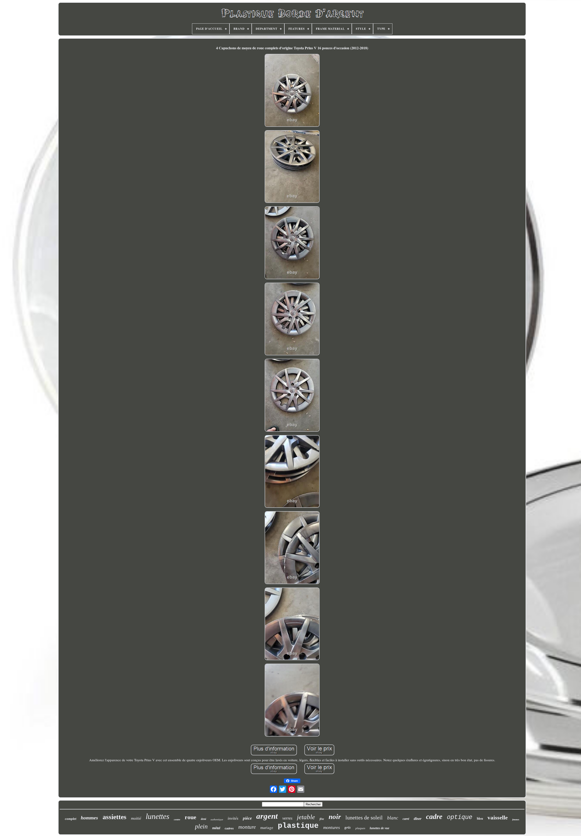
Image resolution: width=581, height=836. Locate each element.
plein (201, 826)
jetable (306, 817)
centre (177, 819)
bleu (480, 818)
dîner (417, 819)
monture (247, 827)
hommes (89, 818)
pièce (247, 818)
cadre (434, 816)
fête (322, 819)
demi (203, 819)
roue (190, 817)
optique (459, 817)
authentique (217, 819)
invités (233, 818)
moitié (136, 818)
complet (70, 819)
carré (406, 819)
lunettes (157, 816)
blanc (392, 818)
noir (335, 817)
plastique (298, 826)
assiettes (114, 817)
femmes (515, 819)
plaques (360, 828)
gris (348, 827)
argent (267, 816)
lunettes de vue (379, 828)
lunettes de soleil (364, 818)
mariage (266, 827)
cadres (229, 828)
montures (331, 827)
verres (287, 818)
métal (216, 828)
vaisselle (497, 817)
